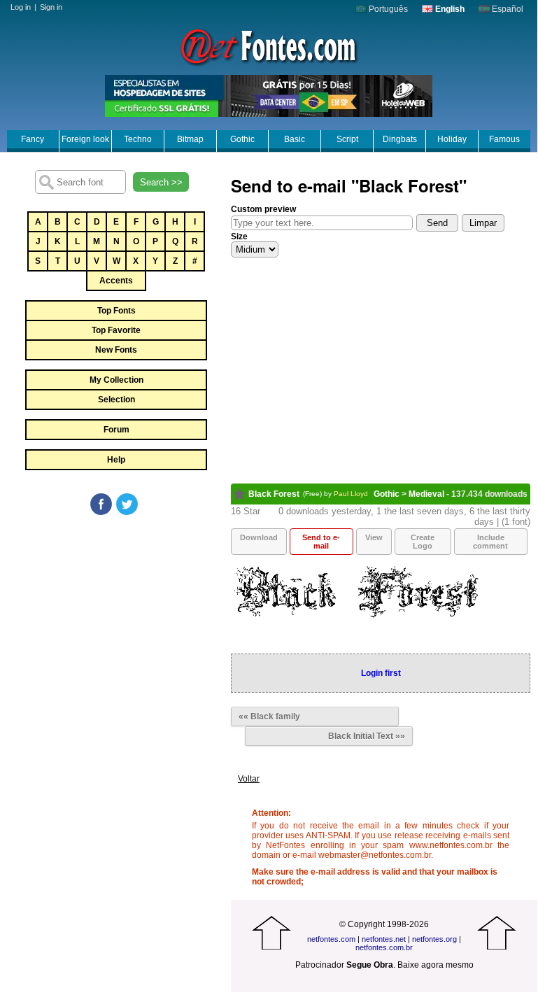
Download (259, 537)
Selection (116, 399)
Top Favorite (116, 330)
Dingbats (400, 139)
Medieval (426, 494)
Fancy (32, 139)
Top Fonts (116, 311)
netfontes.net (384, 939)
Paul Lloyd (351, 494)
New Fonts (116, 350)
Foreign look (85, 139)
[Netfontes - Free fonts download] (268, 45)
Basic (294, 139)
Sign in (51, 7)
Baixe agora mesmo (435, 965)
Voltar (249, 779)
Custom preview (263, 209)
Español (506, 9)
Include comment (490, 541)
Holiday (452, 139)
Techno (138, 139)
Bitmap (190, 139)
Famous (504, 139)
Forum (116, 430)
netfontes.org (434, 939)
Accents (116, 280)
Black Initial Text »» (366, 736)
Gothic (242, 139)
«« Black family (269, 716)
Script (347, 139)
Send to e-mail (321, 541)
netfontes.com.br (384, 947)
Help (116, 460)
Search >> (161, 182)
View (374, 537)
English (449, 9)
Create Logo (422, 541)
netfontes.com (331, 939)
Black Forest (273, 494)
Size (239, 236)
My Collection (116, 380)
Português (387, 9)
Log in (20, 7)
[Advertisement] (115, 622)
